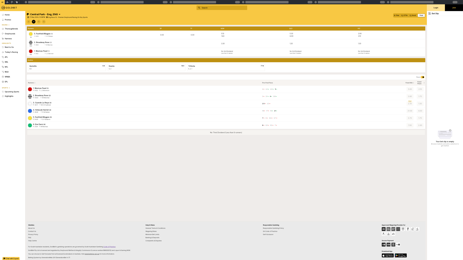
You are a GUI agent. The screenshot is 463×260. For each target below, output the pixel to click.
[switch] (422, 77)
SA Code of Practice (270, 231)
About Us (31, 228)
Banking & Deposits (152, 237)
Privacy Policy (33, 234)
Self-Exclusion (268, 234)
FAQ (29, 237)
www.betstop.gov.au (92, 254)
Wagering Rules (151, 231)
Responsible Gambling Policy (273, 228)
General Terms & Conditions (155, 228)
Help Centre (32, 241)
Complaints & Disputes (154, 241)
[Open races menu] (59, 14)
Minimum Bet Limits (152, 234)
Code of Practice (109, 247)
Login (436, 8)
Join (454, 8)
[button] (2, 2)
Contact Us (32, 231)
